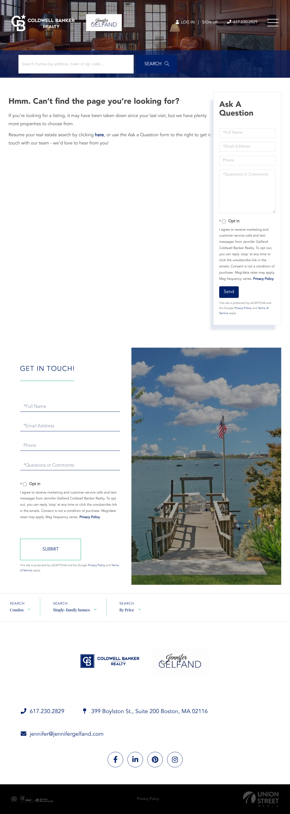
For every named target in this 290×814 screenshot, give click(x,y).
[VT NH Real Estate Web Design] (261, 799)
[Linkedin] (135, 759)
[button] (157, 64)
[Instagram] (175, 759)
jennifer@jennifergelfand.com (67, 734)
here (99, 135)
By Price (126, 609)
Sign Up (210, 23)
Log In (187, 23)
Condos (17, 609)
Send (229, 292)
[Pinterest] (155, 759)
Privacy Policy (263, 279)
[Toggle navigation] (273, 22)
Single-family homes (71, 609)
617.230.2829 (244, 22)
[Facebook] (115, 759)
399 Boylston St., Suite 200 (148, 712)
